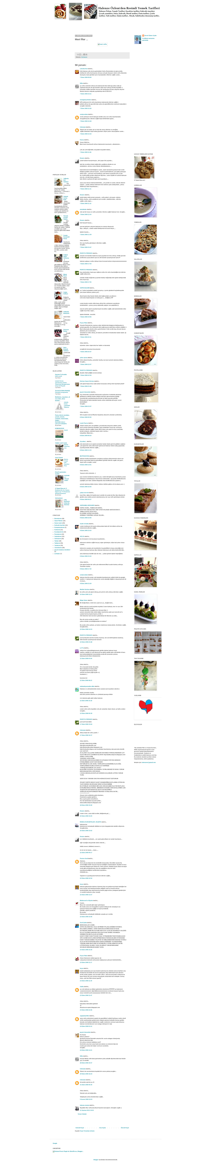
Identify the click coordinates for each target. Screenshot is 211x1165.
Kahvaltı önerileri (59, 525)
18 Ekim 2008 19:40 (86, 805)
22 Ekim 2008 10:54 (86, 878)
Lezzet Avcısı (59, 381)
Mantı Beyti (65, 275)
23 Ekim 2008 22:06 (86, 1010)
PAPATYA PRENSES (86, 253)
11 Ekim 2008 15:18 (86, 700)
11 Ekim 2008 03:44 (86, 658)
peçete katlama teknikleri (62, 550)
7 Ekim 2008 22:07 (85, 364)
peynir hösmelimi (85, 392)
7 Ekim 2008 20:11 (85, 337)
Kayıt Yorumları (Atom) (87, 1131)
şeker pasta (83, 357)
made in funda (84, 523)
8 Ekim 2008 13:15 (85, 450)
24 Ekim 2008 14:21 (86, 1050)
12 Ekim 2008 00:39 (86, 713)
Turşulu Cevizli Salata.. (65, 217)
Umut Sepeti (59, 457)
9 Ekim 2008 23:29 (85, 583)
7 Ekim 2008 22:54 (85, 375)
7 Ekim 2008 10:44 (85, 134)
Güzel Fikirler (58, 521)
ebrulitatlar (83, 209)
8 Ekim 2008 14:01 (85, 465)
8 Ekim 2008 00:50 (85, 417)
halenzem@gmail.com (149, 762)
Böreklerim (57, 518)
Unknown (83, 127)
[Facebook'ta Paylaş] (84, 54)
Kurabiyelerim (58, 532)
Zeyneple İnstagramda (61, 392)
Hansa (82, 140)
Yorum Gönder (82, 1114)
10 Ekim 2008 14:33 (86, 629)
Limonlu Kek (84, 68)
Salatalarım (58, 536)
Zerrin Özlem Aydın (150, 35)
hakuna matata (84, 1105)
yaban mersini (84, 492)
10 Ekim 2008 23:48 (86, 642)
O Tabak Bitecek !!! (61, 488)
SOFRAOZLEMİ (84, 288)
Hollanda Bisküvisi (66, 312)
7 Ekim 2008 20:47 (85, 351)
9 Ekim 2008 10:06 (85, 518)
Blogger (96, 1159)
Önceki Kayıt (125, 1128)
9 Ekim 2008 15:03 (85, 530)
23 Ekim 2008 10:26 (86, 950)
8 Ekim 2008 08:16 (85, 435)
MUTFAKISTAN (84, 456)
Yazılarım (57, 545)
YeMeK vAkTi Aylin (61, 443)
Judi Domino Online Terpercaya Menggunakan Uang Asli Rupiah (62, 384)
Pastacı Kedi (84, 858)
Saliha (82, 986)
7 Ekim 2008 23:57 (85, 406)
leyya (81, 884)
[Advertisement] (93, 25)
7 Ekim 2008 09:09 (85, 77)
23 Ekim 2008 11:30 (86, 981)
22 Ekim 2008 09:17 (86, 852)
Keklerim (57, 530)
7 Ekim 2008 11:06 (85, 152)
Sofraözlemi (59, 498)
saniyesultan (84, 114)
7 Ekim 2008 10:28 (85, 121)
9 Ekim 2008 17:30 (85, 569)
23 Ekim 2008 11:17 (86, 962)
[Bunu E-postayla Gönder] (78, 54)
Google (55, 1143)
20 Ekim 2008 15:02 (86, 830)
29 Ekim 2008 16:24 (86, 1074)
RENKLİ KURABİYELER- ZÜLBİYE (90, 822)
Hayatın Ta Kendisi (61, 374)
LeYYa (82, 648)
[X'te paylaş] (82, 54)
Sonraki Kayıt (79, 1128)
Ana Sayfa (102, 1128)
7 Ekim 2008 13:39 (85, 234)
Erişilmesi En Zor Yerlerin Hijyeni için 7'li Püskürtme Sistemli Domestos (62, 491)
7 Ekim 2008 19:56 (85, 317)
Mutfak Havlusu (85, 589)
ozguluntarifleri (84, 1016)
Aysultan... (83, 441)
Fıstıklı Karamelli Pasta (66, 237)
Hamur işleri (58, 523)
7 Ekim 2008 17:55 (85, 282)
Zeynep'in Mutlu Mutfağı (62, 390)
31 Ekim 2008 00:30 (86, 1085)
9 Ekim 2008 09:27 (85, 499)
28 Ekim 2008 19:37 (86, 1063)
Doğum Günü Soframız (66, 256)
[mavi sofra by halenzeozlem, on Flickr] (102, 44)
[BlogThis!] (80, 54)
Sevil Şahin (83, 922)
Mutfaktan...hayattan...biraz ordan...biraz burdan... (62, 398)
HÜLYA (82, 536)
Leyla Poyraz (84, 423)
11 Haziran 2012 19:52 (87, 1110)
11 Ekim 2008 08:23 (86, 680)
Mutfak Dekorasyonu (67, 446)
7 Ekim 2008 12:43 (85, 214)
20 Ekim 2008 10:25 (86, 816)
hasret (66, 430)
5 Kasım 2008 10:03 (86, 1099)
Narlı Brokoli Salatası (65, 349)
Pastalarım (57, 534)
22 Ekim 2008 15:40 (86, 916)
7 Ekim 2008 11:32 (85, 203)
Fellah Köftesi (65, 293)
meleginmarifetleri (85, 100)
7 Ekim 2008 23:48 (85, 386)
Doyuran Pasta (66, 330)
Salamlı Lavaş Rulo (65, 198)
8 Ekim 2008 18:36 (85, 486)
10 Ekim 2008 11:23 (86, 594)
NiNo (81, 83)
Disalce (82, 158)
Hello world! (58, 376)
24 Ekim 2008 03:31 (86, 1026)
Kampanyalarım (59, 527)
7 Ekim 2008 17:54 (85, 264)
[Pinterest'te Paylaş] (86, 54)
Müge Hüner (83, 600)
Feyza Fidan (83, 323)
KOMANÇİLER (59, 428)
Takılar (56, 541)
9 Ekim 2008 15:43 (85, 556)
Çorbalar (57, 553)
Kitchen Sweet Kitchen (87, 381)
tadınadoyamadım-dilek (87, 686)
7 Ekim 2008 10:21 (85, 94)
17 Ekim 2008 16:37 (86, 735)
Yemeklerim (58, 547)
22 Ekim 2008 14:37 (86, 895)
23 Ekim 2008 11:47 (86, 995)
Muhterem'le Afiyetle (86, 900)
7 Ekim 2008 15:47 (85, 247)
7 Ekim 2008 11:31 (85, 189)
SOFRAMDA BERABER (87, 505)
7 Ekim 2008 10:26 (85, 108)
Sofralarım (84, 57)
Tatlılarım (57, 543)
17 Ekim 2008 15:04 (86, 724)
